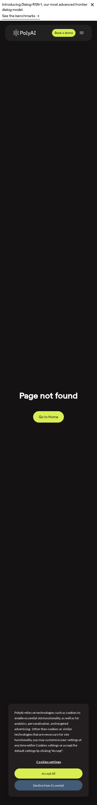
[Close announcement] (92, 4)
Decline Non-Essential (48, 785)
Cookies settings (48, 762)
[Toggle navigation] (82, 33)
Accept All (48, 773)
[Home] (24, 33)
